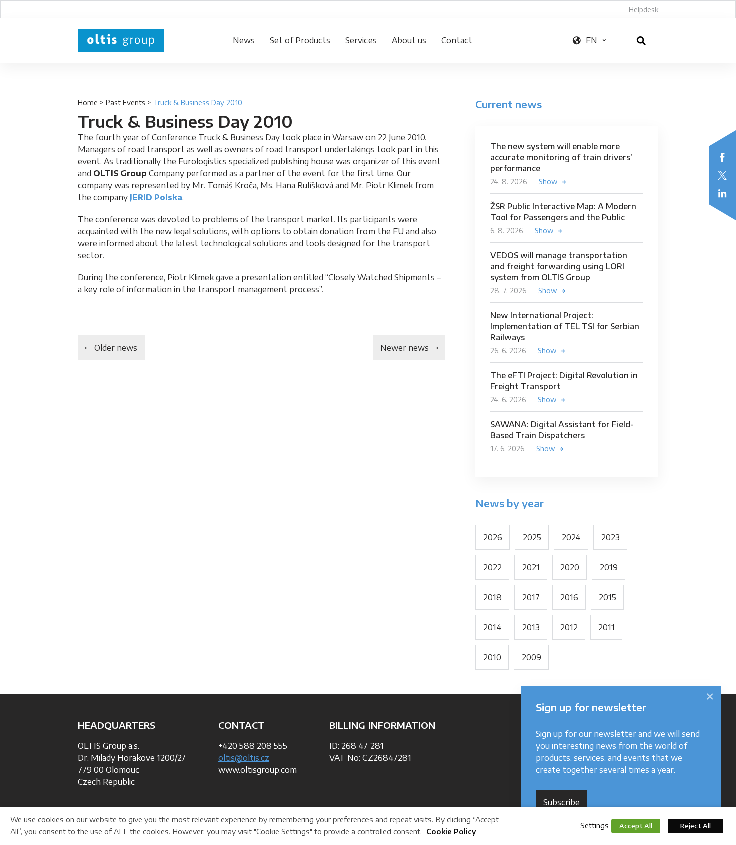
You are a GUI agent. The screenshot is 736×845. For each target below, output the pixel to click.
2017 (531, 597)
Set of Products (300, 40)
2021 (531, 567)
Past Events (125, 102)
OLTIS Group (121, 40)
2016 (569, 597)
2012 (569, 627)
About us (409, 40)
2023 (610, 537)
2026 (492, 537)
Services (361, 40)
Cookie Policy (451, 831)
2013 (531, 627)
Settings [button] (594, 825)
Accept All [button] (635, 826)
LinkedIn (722, 193)
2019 (609, 567)
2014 (492, 627)
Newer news (404, 348)
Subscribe (561, 802)
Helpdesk (643, 9)
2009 (531, 657)
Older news (115, 348)
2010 (492, 657)
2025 (532, 537)
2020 (569, 567)
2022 (492, 567)
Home (88, 102)
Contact (456, 40)
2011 (606, 627)
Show (548, 181)
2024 (571, 537)
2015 (607, 597)
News (244, 40)
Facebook (722, 157)
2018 (492, 597)
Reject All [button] (695, 826)
